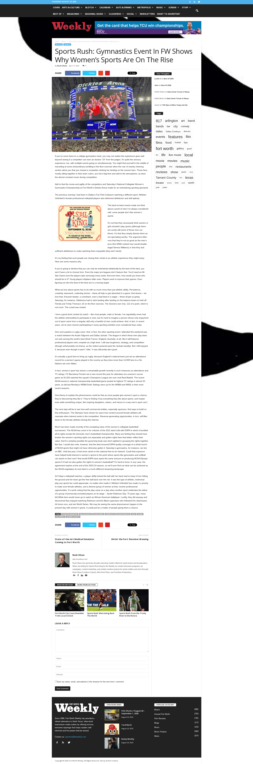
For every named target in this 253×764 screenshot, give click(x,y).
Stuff (185, 7)
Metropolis (144, 7)
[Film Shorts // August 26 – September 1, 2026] (112, 714)
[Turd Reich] (112, 729)
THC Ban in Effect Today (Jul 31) (174, 105)
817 (159, 121)
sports (67, 44)
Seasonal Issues (94, 13)
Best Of (57, 13)
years (165, 187)
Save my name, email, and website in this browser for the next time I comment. (90, 682)
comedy (185, 126)
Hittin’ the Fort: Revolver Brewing (129, 539)
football (178, 142)
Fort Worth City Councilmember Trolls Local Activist (69, 614)
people (161, 166)
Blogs (156, 723)
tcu (181, 177)
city (175, 126)
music (185, 161)
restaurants (183, 166)
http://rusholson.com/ (79, 559)
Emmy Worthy (127, 739)
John (156, 85)
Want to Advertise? (168, 13)
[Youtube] (86, 576)
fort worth (164, 148)
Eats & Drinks (124, 7)
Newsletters (147, 13)
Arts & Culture (71, 7)
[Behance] (74, 576)
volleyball (60, 517)
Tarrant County (166, 177)
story (191, 172)
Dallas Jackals (85, 514)
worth (191, 182)
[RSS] (194, 2)
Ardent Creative (112, 761)
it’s (157, 155)
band (191, 120)
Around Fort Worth (162, 714)
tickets (169, 183)
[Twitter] (199, 2)
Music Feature (160, 732)
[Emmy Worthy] (112, 743)
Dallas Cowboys (173, 131)
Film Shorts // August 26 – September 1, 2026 (133, 712)
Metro (156, 736)
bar (168, 126)
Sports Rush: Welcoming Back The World (100, 614)
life (163, 155)
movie (160, 161)
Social (130, 13)
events (160, 137)
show (174, 172)
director (187, 131)
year (157, 187)
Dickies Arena (98, 514)
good (189, 148)
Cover (56, 7)
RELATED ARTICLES (65, 585)
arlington (171, 121)
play (170, 167)
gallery (180, 148)
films (159, 142)
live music (175, 154)
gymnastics (110, 514)
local (188, 155)
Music (159, 7)
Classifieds (115, 13)
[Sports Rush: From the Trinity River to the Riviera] (134, 600)
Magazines (73, 13)
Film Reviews (160, 718)
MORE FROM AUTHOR (86, 585)
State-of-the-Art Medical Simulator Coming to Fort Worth (74, 541)
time (176, 183)
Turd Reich (126, 725)
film (188, 137)
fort (186, 142)
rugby (140, 514)
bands (160, 126)
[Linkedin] (82, 576)
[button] (197, 10)
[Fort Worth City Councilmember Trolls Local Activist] (69, 600)
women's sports (73, 517)
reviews (161, 172)
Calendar (104, 7)
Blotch (89, 7)
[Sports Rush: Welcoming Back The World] (101, 600)
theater (160, 182)
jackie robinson (123, 514)
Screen (172, 7)
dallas (159, 131)
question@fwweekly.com (75, 737)
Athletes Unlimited (69, 514)
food (168, 142)
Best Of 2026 (168, 79)
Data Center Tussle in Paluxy (178, 92)
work (183, 183)
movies (172, 161)
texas (189, 177)
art (183, 120)
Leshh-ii (157, 79)
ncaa (133, 514)
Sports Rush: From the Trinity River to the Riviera (132, 614)
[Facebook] (190, 2)
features (175, 137)
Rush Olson (62, 66)
